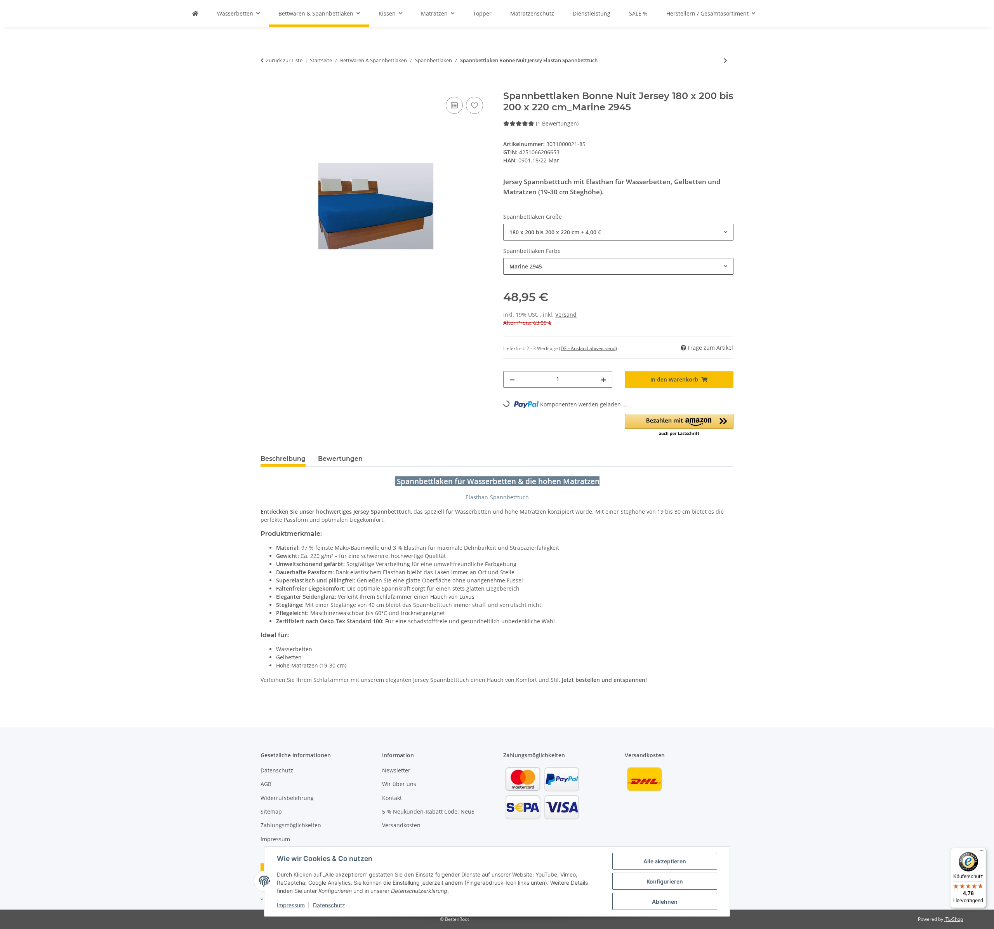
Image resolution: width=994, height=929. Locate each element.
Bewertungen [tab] (340, 458)
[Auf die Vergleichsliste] (454, 105)
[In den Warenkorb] (267, 86)
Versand (566, 314)
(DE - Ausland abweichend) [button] (588, 348)
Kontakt (392, 798)
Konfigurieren (664, 881)
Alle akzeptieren (664, 861)
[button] (679, 425)
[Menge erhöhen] (603, 379)
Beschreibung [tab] (283, 458)
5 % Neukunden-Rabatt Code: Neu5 (428, 811)
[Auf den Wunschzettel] (474, 105)
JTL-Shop (953, 919)
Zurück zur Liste (284, 60)
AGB (266, 784)
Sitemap (271, 811)
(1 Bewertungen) (557, 123)
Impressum (291, 905)
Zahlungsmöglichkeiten (291, 825)
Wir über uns (399, 784)
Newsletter (396, 770)
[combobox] (618, 232)
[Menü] (981, 852)
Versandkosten (401, 825)
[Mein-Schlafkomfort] (195, 13)
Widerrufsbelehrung (287, 798)
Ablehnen (665, 901)
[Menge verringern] (512, 379)
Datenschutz (329, 905)
